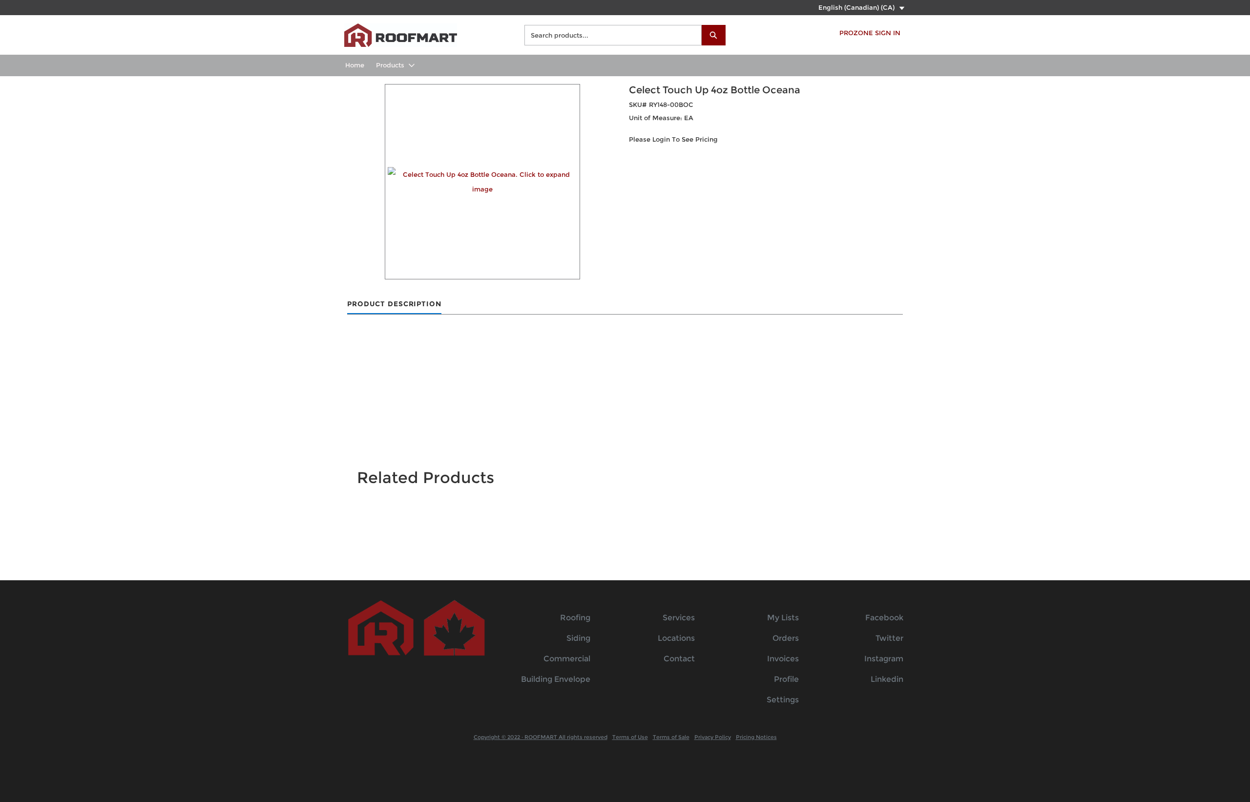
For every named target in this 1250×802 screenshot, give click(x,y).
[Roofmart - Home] (400, 34)
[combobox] (609, 35)
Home (354, 65)
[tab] (394, 304)
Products (390, 65)
